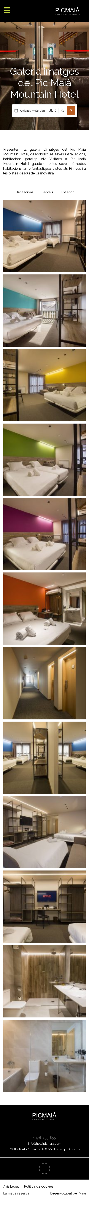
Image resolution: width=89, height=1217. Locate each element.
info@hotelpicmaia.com (44, 1143)
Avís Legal (11, 1186)
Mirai (82, 1193)
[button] (71, 110)
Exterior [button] (67, 192)
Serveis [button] (47, 192)
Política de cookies (38, 1186)
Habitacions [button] (24, 192)
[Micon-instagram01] (44, 1168)
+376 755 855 (44, 1138)
